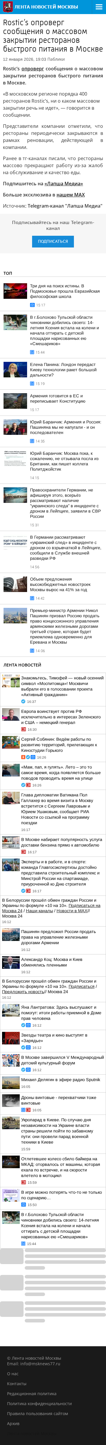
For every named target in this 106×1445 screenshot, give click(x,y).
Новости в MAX (72, 910)
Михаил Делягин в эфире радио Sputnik (60, 1079)
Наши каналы (39, 910)
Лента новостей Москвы (32, 1433)
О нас (13, 1373)
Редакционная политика (32, 1393)
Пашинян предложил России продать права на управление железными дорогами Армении (58, 937)
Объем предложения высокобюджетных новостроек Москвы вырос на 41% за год (60, 584)
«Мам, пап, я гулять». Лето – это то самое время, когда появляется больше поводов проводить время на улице (61, 773)
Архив (13, 1423)
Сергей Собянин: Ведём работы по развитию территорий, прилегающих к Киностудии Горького (59, 745)
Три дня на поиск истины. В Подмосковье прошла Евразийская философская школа (65, 291)
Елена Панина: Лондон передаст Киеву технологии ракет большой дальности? (63, 369)
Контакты (16, 1383)
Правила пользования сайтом (37, 1413)
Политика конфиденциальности (39, 1403)
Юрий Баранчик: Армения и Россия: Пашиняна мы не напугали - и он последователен (65, 427)
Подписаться (53, 241)
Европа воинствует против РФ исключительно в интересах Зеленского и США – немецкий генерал (61, 717)
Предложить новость (23, 991)
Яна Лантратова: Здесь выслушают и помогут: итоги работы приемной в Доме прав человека (61, 1013)
